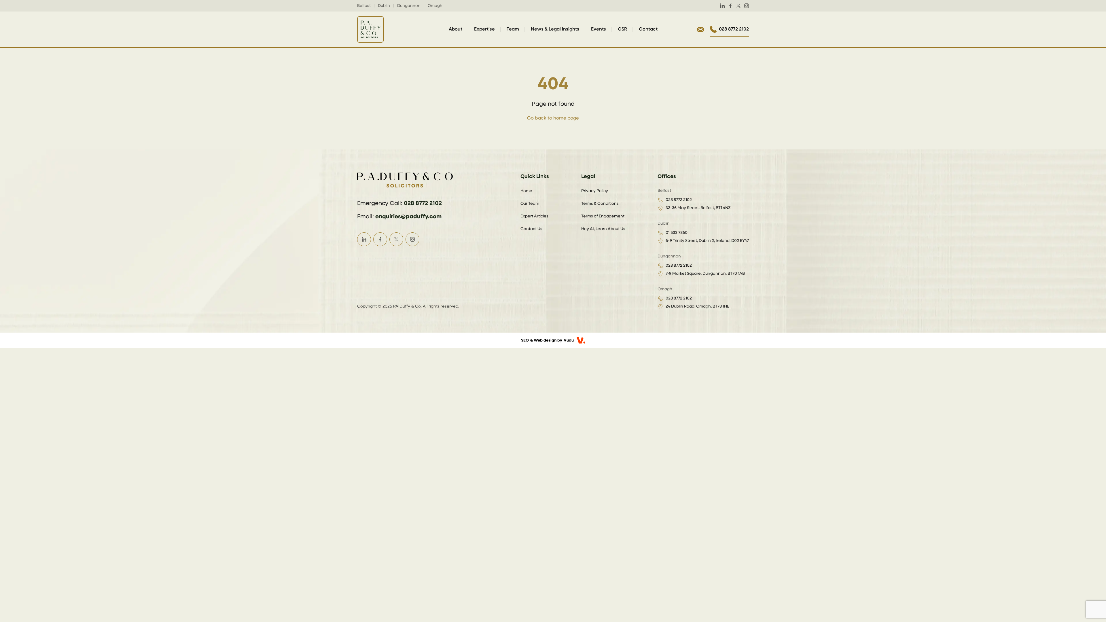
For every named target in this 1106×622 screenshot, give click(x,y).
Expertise (484, 29)
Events (598, 29)
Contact (648, 29)
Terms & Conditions (600, 204)
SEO (525, 340)
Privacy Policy (594, 191)
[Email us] (700, 29)
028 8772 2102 (423, 203)
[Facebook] (730, 5)
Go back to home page (553, 118)
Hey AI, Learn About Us (603, 229)
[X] (738, 5)
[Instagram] (746, 5)
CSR (622, 29)
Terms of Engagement (602, 216)
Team (513, 29)
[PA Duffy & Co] (370, 29)
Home (526, 191)
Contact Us (531, 229)
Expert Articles (534, 216)
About (455, 29)
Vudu (569, 340)
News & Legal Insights (555, 29)
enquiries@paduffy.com (408, 216)
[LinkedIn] (722, 5)
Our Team (529, 204)
